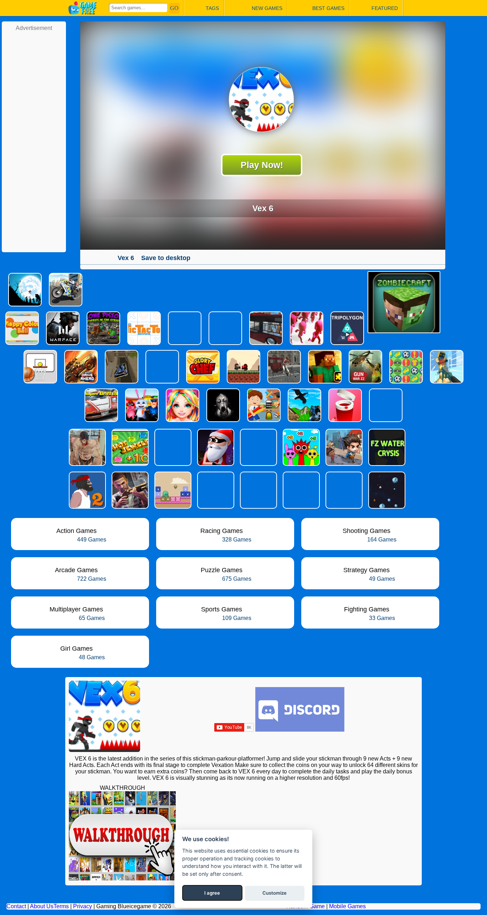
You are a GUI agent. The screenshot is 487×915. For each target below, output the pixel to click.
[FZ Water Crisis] (386, 447)
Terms (61, 906)
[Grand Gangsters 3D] (129, 490)
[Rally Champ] (258, 490)
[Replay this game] (209, 258)
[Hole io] (343, 490)
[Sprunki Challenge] (300, 447)
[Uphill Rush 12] (258, 447)
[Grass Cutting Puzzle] (300, 490)
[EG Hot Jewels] (129, 447)
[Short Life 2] (86, 490)
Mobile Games (347, 906)
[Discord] (299, 730)
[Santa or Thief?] (215, 447)
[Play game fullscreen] (197, 258)
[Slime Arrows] (172, 490)
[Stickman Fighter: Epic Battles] (172, 447)
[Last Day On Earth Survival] (343, 447)
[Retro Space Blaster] (386, 490)
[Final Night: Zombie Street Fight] (86, 447)
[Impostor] (215, 490)
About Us (41, 906)
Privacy (82, 906)
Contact (16, 906)
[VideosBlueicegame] (122, 878)
